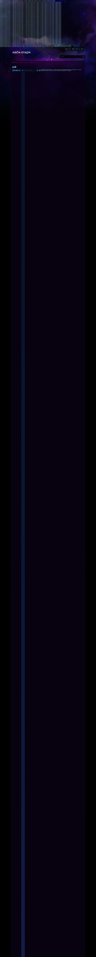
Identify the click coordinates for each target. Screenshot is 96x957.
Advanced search (40, 70)
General (26, 62)
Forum (21, 62)
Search (83, 56)
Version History (33, 62)
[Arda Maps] (21, 52)
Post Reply (16, 70)
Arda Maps (15, 62)
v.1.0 (40, 62)
